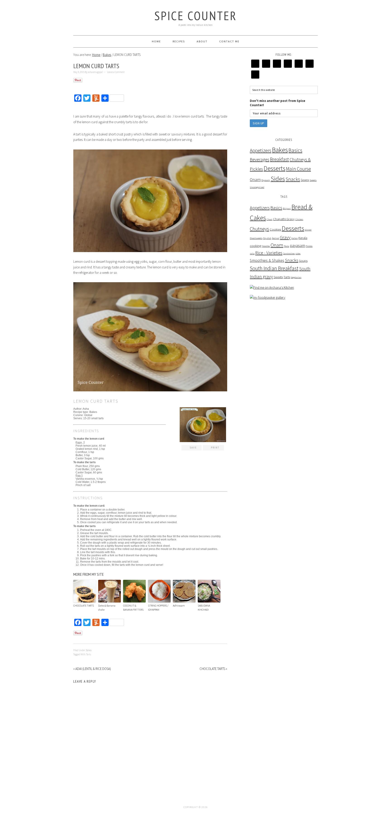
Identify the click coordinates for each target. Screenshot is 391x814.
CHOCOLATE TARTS (83, 605)
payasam (297, 245)
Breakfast (279, 159)
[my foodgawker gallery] (267, 297)
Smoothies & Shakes (267, 260)
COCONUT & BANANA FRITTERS (133, 607)
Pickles (309, 246)
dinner (308, 229)
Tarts (88, 654)
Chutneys (259, 229)
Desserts (274, 168)
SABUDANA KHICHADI (204, 607)
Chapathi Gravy (284, 219)
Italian (294, 238)
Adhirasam (179, 605)
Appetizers (260, 150)
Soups (305, 180)
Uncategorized (257, 187)
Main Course (298, 169)
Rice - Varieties (268, 253)
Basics (295, 150)
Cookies (275, 229)
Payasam (265, 180)
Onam (255, 179)
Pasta (286, 246)
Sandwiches (289, 253)
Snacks (293, 179)
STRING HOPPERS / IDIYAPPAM (158, 607)
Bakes (89, 650)
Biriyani (287, 208)
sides (298, 253)
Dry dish (267, 238)
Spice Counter (195, 15)
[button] (191, 447)
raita (252, 253)
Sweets (313, 180)
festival (275, 238)
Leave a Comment (116, 72)
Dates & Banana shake (106, 607)
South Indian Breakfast (274, 268)
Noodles (266, 246)
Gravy (285, 237)
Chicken (299, 219)
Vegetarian (296, 277)
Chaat (269, 219)
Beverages (259, 159)
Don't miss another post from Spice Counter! (277, 103)
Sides (278, 179)
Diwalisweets (256, 238)
